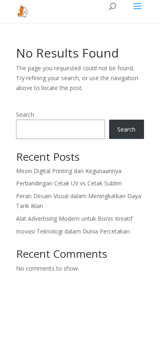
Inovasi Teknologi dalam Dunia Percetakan (73, 231)
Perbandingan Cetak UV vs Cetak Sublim (69, 183)
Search (25, 114)
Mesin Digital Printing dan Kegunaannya (68, 171)
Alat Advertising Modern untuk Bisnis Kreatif (74, 218)
